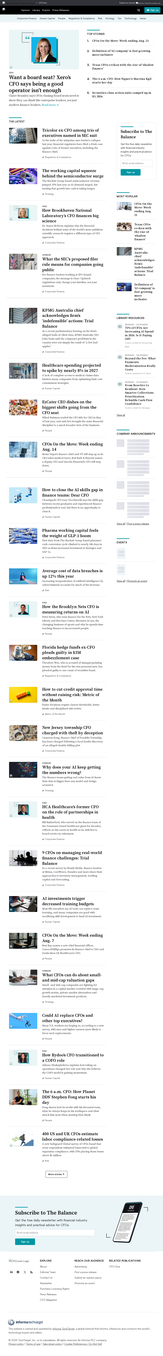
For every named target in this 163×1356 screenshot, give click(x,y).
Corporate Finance (27, 18)
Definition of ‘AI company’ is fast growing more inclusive (121, 52)
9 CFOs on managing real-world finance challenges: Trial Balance (72, 858)
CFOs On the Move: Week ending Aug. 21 (120, 41)
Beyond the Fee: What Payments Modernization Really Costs (140, 364)
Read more (50, 105)
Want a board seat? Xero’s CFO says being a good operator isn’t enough (40, 84)
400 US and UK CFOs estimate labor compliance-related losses (72, 1136)
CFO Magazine (48, 1299)
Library (36, 10)
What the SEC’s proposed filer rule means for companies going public (72, 264)
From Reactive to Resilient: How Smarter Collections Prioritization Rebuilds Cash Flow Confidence (139, 394)
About (43, 1266)
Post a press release (138, 523)
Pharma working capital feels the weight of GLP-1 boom (70, 533)
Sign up (154, 10)
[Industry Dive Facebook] (18, 1272)
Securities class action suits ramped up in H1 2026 (121, 94)
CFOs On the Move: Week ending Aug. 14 (72, 446)
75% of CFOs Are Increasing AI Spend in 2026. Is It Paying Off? (139, 333)
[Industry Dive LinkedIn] (11, 1272)
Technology (130, 18)
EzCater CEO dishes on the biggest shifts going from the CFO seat (69, 407)
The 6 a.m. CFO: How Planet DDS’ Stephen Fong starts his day (69, 1097)
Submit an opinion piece (88, 1277)
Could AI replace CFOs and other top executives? (67, 1018)
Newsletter (46, 1283)
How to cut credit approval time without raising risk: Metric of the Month (72, 694)
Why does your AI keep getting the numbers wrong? (71, 769)
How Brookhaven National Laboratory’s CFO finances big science (70, 215)
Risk (100, 18)
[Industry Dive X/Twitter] (24, 1272)
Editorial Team (48, 1272)
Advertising (80, 1266)
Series (143, 18)
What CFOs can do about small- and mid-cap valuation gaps (72, 977)
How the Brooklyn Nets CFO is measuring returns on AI (70, 609)
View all (121, 415)
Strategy (109, 18)
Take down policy (52, 1344)
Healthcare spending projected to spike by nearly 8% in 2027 (71, 367)
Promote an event (137, 581)
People (61, 18)
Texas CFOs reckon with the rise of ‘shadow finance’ (123, 66)
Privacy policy (16, 1344)
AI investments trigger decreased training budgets (68, 901)
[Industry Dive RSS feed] (31, 1272)
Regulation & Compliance (82, 18)
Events (46, 10)
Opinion (25, 10)
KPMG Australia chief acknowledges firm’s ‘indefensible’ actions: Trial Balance (68, 318)
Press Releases (61, 10)
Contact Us (46, 1277)
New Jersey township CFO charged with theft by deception (72, 730)
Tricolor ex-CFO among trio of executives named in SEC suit (70, 132)
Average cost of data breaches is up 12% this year (72, 573)
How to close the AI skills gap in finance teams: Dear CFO (72, 492)
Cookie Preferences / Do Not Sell (83, 1344)
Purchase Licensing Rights (54, 1288)
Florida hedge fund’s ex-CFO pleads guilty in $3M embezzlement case (68, 652)
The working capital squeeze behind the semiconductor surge (72, 173)
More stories (55, 1174)
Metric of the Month (55, 714)
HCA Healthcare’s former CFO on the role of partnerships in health (70, 812)
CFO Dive (43, 3)
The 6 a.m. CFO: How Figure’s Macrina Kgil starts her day (121, 80)
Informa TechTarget (63, 1328)
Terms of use (33, 1344)
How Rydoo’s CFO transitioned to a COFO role (73, 1057)
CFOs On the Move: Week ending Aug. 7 (72, 937)
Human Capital (47, 18)
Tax (119, 18)
